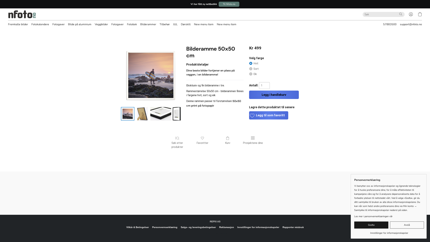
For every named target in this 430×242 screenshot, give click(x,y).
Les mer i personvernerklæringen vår (373, 216)
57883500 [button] (390, 24)
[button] (229, 4)
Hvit (255, 63)
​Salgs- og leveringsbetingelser (198, 227)
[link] (389, 232)
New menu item (203, 24)
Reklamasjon (226, 227)
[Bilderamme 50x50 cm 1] (142, 113)
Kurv (227, 143)
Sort (256, 68)
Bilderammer (148, 24)
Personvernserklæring (164, 227)
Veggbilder (101, 24)
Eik (255, 74)
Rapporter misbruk (293, 227)
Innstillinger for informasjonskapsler (258, 227)
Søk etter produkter (177, 145)
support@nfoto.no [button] (411, 24)
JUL (175, 24)
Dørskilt (186, 24)
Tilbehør (165, 24)
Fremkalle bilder (18, 24)
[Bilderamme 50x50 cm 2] (160, 113)
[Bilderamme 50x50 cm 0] (127, 113)
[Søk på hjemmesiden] (400, 14)
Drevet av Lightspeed (215, 233)
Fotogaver (58, 24)
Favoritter (202, 143)
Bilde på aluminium (79, 24)
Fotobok (132, 24)
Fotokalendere (40, 24)
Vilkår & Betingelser (137, 227)
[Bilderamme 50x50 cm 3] (177, 113)
